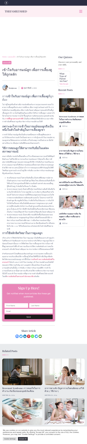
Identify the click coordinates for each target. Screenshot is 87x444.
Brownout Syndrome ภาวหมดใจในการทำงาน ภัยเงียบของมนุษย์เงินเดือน (71, 119)
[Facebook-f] (6, 3)
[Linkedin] (25, 336)
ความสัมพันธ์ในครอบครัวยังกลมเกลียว (20, 276)
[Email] (40, 336)
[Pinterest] (28, 336)
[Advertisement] (43, 34)
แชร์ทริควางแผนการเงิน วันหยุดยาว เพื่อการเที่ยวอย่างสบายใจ (70, 216)
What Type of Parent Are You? (63, 77)
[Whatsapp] (32, 336)
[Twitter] (21, 336)
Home (4, 57)
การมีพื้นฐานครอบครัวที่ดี (14, 118)
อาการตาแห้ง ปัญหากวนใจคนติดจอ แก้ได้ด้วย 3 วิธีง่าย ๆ (64, 389)
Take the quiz (63, 84)
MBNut (64, 126)
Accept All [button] (22, 439)
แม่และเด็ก (11, 57)
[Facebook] (17, 336)
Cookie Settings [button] (9, 439)
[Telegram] (36, 336)
